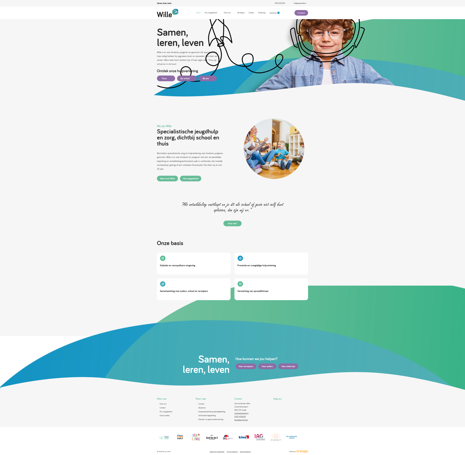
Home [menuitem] (198, 12)
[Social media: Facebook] (275, 404)
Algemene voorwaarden (217, 452)
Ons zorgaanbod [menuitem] (211, 12)
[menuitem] (277, 3)
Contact (301, 12)
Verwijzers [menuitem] (241, 12)
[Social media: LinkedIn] (288, 404)
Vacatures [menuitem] (274, 13)
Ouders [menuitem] (251, 12)
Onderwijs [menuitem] (262, 12)
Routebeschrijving (241, 420)
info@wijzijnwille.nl (241, 413)
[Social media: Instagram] (282, 404)
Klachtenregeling (245, 452)
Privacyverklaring (232, 452)
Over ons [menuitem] (227, 12)
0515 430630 (240, 416)
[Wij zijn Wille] (169, 12)
